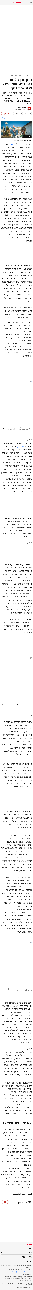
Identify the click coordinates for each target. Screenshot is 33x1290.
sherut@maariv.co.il (18, 1272)
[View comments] (5, 113)
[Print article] (12, 113)
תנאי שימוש (28, 1287)
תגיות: (30, 1201)
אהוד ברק (20, 446)
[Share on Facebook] (25, 113)
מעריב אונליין (22, 108)
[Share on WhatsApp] (16, 113)
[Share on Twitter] (21, 113)
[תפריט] (31, 3)
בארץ (11, 75)
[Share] (30, 113)
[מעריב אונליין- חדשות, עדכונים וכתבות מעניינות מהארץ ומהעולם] (16, 2)
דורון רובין (12, 144)
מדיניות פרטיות (19, 1287)
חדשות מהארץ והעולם (20, 75)
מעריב (30, 75)
